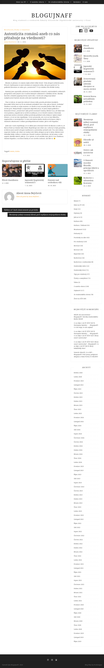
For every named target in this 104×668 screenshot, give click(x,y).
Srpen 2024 (78, 434)
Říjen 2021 (77, 572)
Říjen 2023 (77, 474)
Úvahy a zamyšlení (22, 30)
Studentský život (80, 270)
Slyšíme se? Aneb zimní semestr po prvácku (21, 210)
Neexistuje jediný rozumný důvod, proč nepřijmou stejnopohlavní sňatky (37, 215)
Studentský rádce (80, 266)
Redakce (77, 2)
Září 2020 (77, 617)
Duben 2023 (78, 499)
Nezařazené (9, 30)
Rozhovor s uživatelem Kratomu (88, 180)
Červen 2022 (78, 539)
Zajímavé (77, 290)
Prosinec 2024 (79, 417)
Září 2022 (77, 527)
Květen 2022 (78, 544)
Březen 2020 (78, 621)
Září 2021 (77, 576)
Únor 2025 (77, 409)
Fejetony (77, 213)
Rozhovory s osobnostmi (82, 262)
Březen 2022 (78, 552)
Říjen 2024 (77, 425)
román (12, 151)
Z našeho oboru (37, 2)
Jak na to (77, 217)
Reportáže (77, 254)
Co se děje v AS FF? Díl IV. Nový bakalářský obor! (86, 346)
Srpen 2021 (78, 580)
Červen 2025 (78, 393)
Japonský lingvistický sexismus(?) (88, 68)
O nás (85, 2)
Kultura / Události (80, 225)
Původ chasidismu (10, 180)
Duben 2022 (78, 548)
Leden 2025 (78, 413)
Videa (76, 282)
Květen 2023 (78, 495)
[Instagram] (86, 32)
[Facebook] (81, 32)
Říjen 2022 (77, 523)
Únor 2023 (77, 507)
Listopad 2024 (78, 421)
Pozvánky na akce (80, 237)
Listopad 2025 (78, 385)
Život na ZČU (78, 298)
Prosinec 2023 (79, 466)
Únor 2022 (77, 556)
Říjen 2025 (77, 389)
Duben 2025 (78, 401)
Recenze (77, 246)
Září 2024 (77, 430)
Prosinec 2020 (79, 605)
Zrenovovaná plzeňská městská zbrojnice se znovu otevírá (89, 84)
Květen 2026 (78, 373)
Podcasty (77, 233)
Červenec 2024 (79, 438)
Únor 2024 (77, 458)
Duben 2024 (78, 450)
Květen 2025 (78, 397)
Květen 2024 (78, 446)
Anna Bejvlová (10, 42)
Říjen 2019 (77, 641)
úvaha (17, 151)
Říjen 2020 (77, 613)
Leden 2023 (78, 511)
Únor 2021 (77, 596)
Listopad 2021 (78, 568)
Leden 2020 (78, 629)
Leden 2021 (78, 601)
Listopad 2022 (78, 519)
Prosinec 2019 (79, 633)
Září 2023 (77, 478)
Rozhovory (77, 258)
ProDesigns (98, 665)
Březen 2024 (78, 454)
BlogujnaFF (52, 15)
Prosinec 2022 (79, 515)
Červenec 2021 (79, 584)
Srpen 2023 (78, 482)
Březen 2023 (78, 503)
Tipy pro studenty (80, 274)
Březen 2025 (78, 405)
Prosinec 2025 (79, 381)
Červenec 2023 (79, 487)
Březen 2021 (78, 592)
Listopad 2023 (78, 470)
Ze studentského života (58, 2)
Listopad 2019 (78, 637)
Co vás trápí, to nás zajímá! (83, 327)
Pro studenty (78, 241)
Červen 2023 (78, 491)
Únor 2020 (77, 625)
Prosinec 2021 (79, 564)
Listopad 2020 (78, 609)
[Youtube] (91, 32)
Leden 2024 (78, 462)
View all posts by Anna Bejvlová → (28, 196)
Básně (76, 201)
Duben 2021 (78, 588)
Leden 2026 (78, 377)
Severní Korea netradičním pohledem (89, 98)
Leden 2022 (78, 560)
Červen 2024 (78, 442)
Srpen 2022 (78, 531)
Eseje (75, 209)
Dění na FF (21, 2)
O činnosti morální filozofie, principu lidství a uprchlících (91, 165)
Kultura (76, 221)
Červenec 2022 (79, 535)
